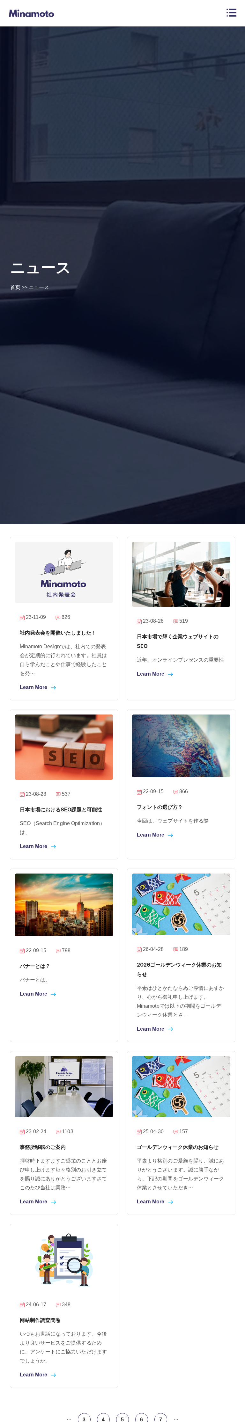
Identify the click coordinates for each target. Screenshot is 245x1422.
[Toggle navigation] (231, 13)
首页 (15, 287)
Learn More (34, 687)
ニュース (39, 287)
